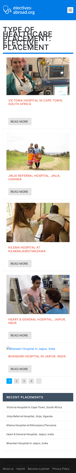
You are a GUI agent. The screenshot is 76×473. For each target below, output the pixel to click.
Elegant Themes (31, 463)
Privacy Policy (60, 468)
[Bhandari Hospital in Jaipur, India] (38, 349)
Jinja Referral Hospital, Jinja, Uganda (34, 177)
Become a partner (38, 468)
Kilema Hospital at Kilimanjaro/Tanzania (27, 249)
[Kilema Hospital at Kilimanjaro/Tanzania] (38, 222)
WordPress (64, 463)
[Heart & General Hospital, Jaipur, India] (38, 294)
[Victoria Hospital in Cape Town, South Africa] (38, 76)
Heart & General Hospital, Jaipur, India (37, 321)
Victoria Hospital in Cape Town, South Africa (35, 102)
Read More (19, 121)
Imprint (20, 468)
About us (8, 468)
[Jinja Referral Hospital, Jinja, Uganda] (38, 151)
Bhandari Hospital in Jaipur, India (37, 356)
